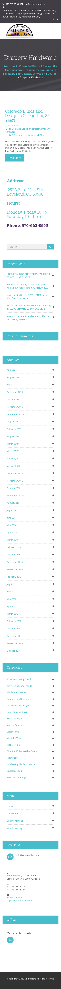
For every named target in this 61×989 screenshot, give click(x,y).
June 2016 (12, 517)
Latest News (13, 731)
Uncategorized (14, 770)
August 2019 (13, 421)
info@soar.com (14, 897)
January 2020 (13, 399)
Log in (10, 805)
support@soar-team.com (19, 900)
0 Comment (17, 135)
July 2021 (11, 384)
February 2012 (14, 621)
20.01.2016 (13, 125)
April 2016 (12, 532)
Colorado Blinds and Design (26, 128)
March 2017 (12, 451)
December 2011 (15, 636)
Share (43, 135)
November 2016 (15, 480)
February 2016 (14, 547)
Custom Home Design (18, 705)
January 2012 (13, 628)
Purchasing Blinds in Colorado (22, 764)
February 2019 (14, 429)
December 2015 (15, 562)
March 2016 (12, 539)
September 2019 (15, 414)
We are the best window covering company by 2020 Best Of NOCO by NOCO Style (29, 307)
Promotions (13, 757)
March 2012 (12, 613)
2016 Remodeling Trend (19, 679)
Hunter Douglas (15, 718)
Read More (14, 157)
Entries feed (13, 813)
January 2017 (13, 466)
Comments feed (15, 820)
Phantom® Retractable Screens (23, 751)
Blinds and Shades (16, 692)
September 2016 (15, 495)
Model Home (13, 744)
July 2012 (11, 584)
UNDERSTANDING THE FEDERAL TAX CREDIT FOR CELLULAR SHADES (28, 275)
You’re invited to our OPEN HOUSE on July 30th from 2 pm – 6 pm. (28, 296)
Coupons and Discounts (19, 698)
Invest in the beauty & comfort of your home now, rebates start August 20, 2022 (27, 286)
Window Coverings (16, 777)
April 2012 (12, 606)
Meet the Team (14, 738)
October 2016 (13, 488)
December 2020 (15, 392)
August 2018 (13, 436)
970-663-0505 (12, 4)
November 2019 (15, 406)
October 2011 (13, 650)
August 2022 (13, 377)
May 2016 (11, 525)
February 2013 (14, 576)
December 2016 (15, 473)
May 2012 (11, 599)
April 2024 (12, 369)
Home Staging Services (18, 712)
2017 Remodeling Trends (19, 685)
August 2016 (13, 502)
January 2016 (13, 554)
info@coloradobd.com (35, 4)
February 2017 (14, 458)
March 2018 (12, 443)
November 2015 (15, 569)
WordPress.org (14, 828)
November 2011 (15, 643)
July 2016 (11, 510)
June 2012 (12, 591)
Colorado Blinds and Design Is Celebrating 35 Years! (27, 115)
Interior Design (14, 725)
